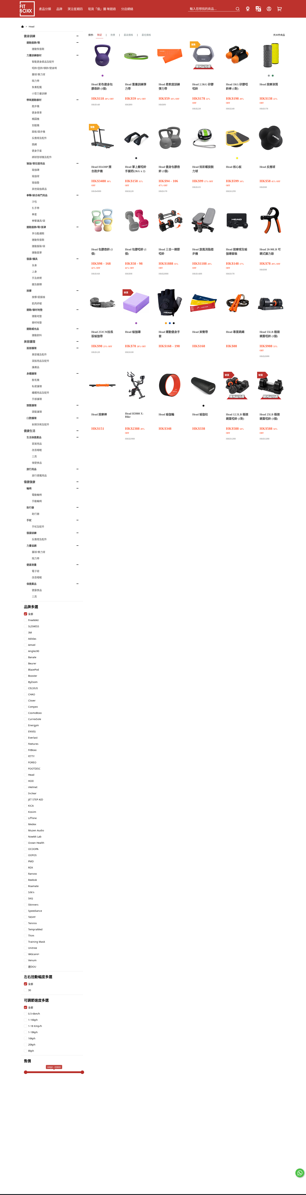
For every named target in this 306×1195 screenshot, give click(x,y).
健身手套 (37, 150)
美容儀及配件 (39, 354)
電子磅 (35, 571)
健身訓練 (29, 36)
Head (31, 26)
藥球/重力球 (38, 74)
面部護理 (31, 348)
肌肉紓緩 (37, 303)
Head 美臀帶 (200, 331)
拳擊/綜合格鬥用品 (37, 195)
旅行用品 (31, 469)
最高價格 (128, 34)
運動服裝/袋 (38, 246)
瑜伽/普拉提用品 (36, 163)
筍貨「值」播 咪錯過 (102, 9)
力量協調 (31, 545)
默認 (99, 34)
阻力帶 (35, 80)
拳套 (34, 214)
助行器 (30, 507)
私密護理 (37, 386)
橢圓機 (35, 119)
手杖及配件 (38, 526)
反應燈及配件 (39, 138)
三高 (34, 456)
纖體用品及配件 (40, 392)
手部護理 (37, 399)
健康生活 (29, 431)
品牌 (59, 9)
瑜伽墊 (35, 182)
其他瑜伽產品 (39, 188)
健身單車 (37, 112)
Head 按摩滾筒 (269, 84)
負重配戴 (37, 87)
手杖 (29, 520)
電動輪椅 (37, 494)
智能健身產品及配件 (43, 61)
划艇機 (35, 125)
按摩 (29, 290)
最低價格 (146, 34)
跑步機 (35, 106)
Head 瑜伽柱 (200, 414)
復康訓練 (31, 533)
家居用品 (37, 443)
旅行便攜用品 (39, 475)
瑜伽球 (35, 176)
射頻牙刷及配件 (40, 424)
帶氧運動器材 (34, 99)
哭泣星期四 (75, 9)
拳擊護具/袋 (38, 220)
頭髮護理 (31, 405)
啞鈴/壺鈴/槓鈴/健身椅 (44, 68)
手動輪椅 (37, 501)
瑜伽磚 (35, 169)
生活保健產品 (34, 437)
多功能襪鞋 (38, 233)
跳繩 (34, 144)
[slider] (25, 1072)
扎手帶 (35, 208)
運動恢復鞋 (38, 49)
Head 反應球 (267, 166)
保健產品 (31, 583)
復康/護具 (32, 258)
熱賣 (112, 34)
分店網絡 (127, 9)
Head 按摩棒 (99, 414)
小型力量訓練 (39, 93)
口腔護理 (31, 418)
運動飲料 (37, 335)
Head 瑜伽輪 (166, 414)
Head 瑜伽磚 (133, 331)
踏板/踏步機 (38, 131)
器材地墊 (37, 322)
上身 (34, 271)
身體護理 (31, 373)
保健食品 (37, 462)
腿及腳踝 (37, 284)
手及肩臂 (37, 278)
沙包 (34, 201)
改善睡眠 (37, 450)
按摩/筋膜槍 (38, 297)
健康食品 (37, 590)
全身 (34, 265)
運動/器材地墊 (34, 309)
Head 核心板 (234, 166)
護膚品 (35, 367)
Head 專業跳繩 (235, 331)
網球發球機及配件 (42, 157)
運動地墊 (37, 316)
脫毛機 (35, 379)
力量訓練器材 (34, 55)
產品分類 (45, 9)
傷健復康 (29, 482)
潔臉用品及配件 (40, 360)
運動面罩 (37, 252)
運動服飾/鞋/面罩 (36, 227)
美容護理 (29, 341)
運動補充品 (33, 328)
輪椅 (29, 488)
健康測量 (31, 564)
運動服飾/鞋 (33, 42)
